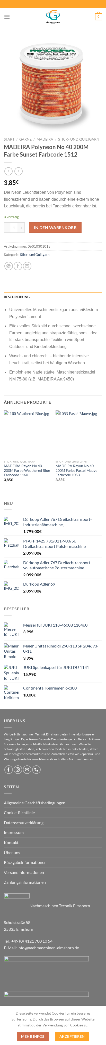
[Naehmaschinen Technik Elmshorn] (53, 17)
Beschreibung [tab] (17, 297)
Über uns (12, 852)
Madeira (45, 139)
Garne (25, 139)
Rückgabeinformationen (25, 862)
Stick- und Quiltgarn (78, 139)
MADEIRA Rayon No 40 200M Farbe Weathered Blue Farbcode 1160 (27, 470)
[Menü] (7, 16)
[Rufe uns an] (36, 769)
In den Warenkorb (55, 227)
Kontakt (11, 842)
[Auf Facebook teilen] (18, 266)
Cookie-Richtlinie (19, 812)
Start (9, 139)
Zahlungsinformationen (25, 882)
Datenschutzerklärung (23, 822)
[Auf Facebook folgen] (8, 769)
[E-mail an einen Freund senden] (27, 266)
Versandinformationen (24, 872)
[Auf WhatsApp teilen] (8, 266)
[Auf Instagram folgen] (18, 769)
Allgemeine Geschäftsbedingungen (34, 802)
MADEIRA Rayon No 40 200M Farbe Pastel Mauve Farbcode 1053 (76, 470)
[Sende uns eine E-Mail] (27, 769)
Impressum (14, 832)
